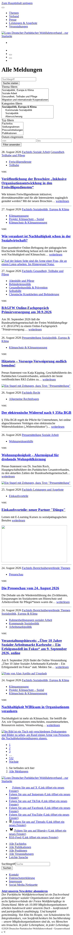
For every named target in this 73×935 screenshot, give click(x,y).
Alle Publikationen (20, 847)
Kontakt (14, 874)
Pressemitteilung (32, 337)
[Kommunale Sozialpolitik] (27, 110)
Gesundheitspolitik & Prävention (28, 287)
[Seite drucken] (10, 54)
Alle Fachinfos (17, 843)
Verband (14, 16)
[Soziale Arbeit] (25, 93)
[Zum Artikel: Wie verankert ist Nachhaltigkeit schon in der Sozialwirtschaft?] (36, 264)
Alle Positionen (18, 850)
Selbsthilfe (15, 290)
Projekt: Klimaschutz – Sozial (26, 219)
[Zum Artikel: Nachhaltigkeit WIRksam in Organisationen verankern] (36, 738)
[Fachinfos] (12, 123)
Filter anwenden (11, 144)
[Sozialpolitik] (27, 113)
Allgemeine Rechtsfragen (24, 399)
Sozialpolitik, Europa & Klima (51, 209)
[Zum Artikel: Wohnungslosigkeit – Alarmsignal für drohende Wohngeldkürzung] (35, 482)
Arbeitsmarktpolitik (20, 626)
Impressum (15, 881)
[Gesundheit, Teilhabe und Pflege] (25, 96)
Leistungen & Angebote (23, 23)
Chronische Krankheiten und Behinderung (34, 294)
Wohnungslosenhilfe (21, 441)
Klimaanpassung (19, 215)
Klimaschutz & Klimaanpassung (28, 222)
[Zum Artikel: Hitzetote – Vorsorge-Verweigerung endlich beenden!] (35, 385)
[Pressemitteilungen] (12, 130)
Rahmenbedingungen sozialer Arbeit (30, 620)
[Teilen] (10, 58)
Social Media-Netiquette (23, 884)
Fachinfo (27, 152)
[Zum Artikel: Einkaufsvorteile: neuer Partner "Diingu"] (34, 561)
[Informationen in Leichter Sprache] (11, 50)
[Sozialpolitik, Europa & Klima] (25, 90)
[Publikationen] (12, 133)
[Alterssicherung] (27, 116)
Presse (12, 19)
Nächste (14, 761)
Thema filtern (9, 86)
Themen (14, 12)
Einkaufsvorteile (18, 496)
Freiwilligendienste (20, 161)
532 (11, 758)
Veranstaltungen (18, 26)
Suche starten (10, 83)
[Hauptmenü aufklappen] (2, 7)
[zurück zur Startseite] (36, 36)
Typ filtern (7, 120)
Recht (36, 392)
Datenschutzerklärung (22, 878)
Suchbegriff (8, 863)
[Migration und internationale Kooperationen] (25, 100)
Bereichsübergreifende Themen (51, 568)
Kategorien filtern (11, 103)
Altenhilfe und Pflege (21, 280)
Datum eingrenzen (12, 137)
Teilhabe (14, 165)
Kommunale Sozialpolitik (24, 623)
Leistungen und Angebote (48, 489)
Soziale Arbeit (41, 152)
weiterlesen (62, 201)
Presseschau (16, 574)
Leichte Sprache (18, 857)
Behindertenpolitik (20, 284)
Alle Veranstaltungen (21, 853)
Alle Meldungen (18, 771)
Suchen (7, 868)
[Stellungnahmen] (12, 127)
